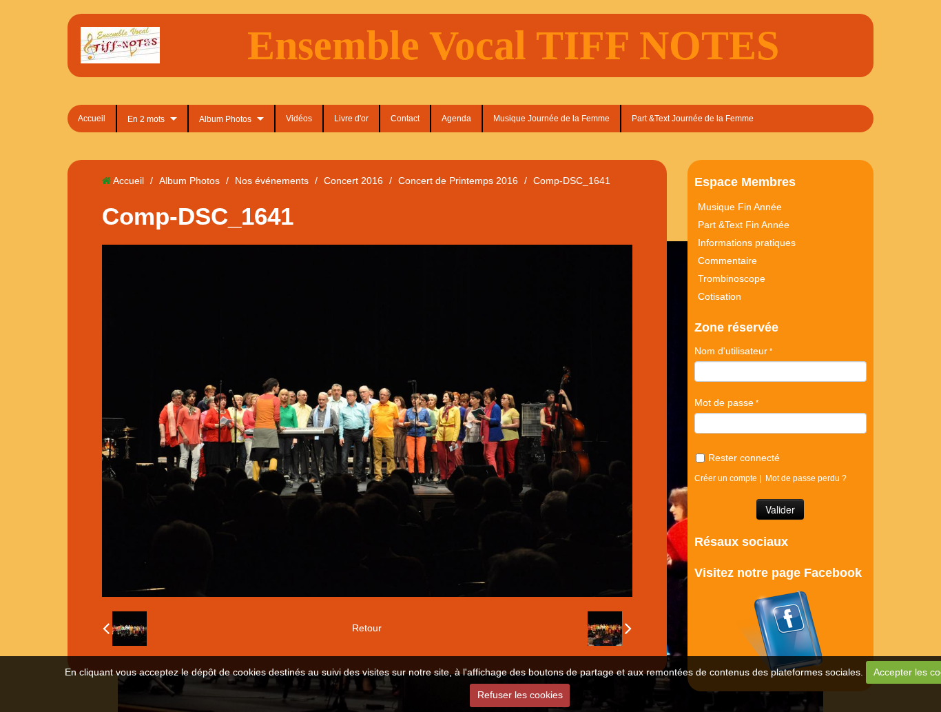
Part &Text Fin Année (743, 224)
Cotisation (719, 296)
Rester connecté (744, 457)
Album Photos (225, 119)
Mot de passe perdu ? (806, 478)
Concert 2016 (353, 180)
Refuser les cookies (520, 694)
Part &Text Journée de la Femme (693, 118)
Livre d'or (351, 118)
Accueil (91, 118)
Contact (405, 118)
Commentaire (727, 260)
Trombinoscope (731, 278)
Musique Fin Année (740, 206)
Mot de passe (724, 402)
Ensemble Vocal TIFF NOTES (513, 45)
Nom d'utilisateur (730, 350)
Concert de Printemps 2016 (458, 180)
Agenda (456, 118)
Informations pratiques (747, 242)
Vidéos (299, 118)
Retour (367, 627)
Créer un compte (725, 478)
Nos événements (272, 180)
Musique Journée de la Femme (551, 118)
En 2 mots (146, 119)
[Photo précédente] (125, 628)
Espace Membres (745, 182)
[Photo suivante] (610, 628)
